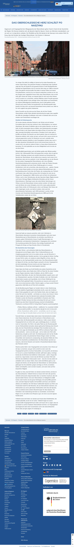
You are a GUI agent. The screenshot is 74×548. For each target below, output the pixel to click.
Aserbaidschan (8, 493)
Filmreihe (7, 478)
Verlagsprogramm (25, 429)
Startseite (7, 427)
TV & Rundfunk (8, 488)
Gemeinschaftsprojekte (26, 455)
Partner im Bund (25, 459)
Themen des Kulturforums (24, 519)
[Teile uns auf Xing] (50, 465)
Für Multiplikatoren (45, 546)
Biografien (23, 515)
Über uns (15, 1)
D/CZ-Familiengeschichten (9, 470)
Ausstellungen (8, 462)
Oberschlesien (30, 413)
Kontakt (53, 546)
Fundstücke (65, 10)
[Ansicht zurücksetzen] (73, 544)
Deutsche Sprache (43, 413)
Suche (22, 536)
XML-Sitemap (24, 540)
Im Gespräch (34, 10)
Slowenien (7, 521)
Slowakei (7, 519)
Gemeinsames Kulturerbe (26, 526)
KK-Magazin (24, 491)
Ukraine (6, 525)
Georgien (7, 500)
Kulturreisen (23, 436)
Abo (22, 509)
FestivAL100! (8, 473)
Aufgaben (7, 438)
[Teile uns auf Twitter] (44, 465)
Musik (22, 442)
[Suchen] (71, 3)
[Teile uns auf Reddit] (57, 465)
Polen (6, 512)
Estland (6, 498)
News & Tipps (24, 513)
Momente (27, 10)
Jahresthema (7, 458)
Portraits (50, 10)
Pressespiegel (8, 451)
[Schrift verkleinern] (72, 542)
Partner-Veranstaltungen (26, 462)
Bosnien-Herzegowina (10, 495)
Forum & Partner (25, 453)
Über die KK (23, 511)
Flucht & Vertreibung (26, 529)
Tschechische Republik (10, 523)
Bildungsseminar (8, 475)
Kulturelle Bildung (9, 440)
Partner (48, 1)
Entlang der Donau (25, 473)
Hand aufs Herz (42, 10)
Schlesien (19, 413)
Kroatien (6, 504)
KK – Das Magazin (5, 10)
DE (59, 4)
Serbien (6, 517)
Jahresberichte (8, 449)
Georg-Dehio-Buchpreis (26, 480)
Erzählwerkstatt (8, 476)
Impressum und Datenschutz (33, 546)
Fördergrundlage (25, 460)
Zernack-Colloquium (9, 482)
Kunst (22, 440)
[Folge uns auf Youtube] (47, 459)
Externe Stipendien (25, 487)
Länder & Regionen (9, 491)
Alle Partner (24, 457)
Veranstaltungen (8, 460)
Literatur (23, 433)
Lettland (6, 506)
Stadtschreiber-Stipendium (24, 483)
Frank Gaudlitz (24, 486)
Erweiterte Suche (70, 5)
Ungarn (6, 526)
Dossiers (23, 533)
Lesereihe (7, 467)
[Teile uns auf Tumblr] (55, 465)
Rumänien (7, 513)
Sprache (36, 413)
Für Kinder (23, 446)
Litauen (6, 508)
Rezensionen (58, 10)
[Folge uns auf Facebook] (44, 459)
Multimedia (23, 444)
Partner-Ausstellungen (26, 464)
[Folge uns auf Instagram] (50, 459)
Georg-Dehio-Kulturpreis (26, 478)
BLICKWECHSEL (25, 431)
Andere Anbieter (25, 449)
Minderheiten (24, 527)
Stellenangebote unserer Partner (26, 467)
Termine (20, 1)
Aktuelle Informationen (10, 432)
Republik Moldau (8, 510)
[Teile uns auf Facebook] (47, 465)
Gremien (6, 434)
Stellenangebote (8, 442)
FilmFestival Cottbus (9, 480)
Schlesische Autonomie (52, 413)
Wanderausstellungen (10, 464)
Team (6, 436)
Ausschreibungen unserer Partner (27, 470)
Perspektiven (20, 10)
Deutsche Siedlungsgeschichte (26, 523)
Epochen (13, 10)
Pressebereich (8, 447)
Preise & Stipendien (41, 1)
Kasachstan (7, 502)
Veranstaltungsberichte (10, 486)
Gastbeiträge (24, 531)
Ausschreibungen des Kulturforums (10, 444)
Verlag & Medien (26, 1)
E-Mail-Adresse (48, 446)
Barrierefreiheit (22, 546)
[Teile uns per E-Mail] (60, 465)
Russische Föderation (9, 515)
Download (7, 453)
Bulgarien (7, 497)
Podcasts (23, 438)
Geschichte (25, 413)
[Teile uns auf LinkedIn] (52, 465)
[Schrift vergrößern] (72, 539)
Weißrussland (8, 528)
